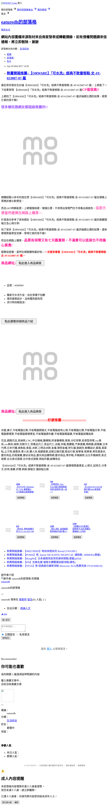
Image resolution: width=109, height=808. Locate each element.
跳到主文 (5, 30)
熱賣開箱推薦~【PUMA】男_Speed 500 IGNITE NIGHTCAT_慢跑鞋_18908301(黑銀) (54, 554)
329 (85, 484)
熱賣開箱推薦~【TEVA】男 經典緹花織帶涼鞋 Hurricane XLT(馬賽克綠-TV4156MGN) (54, 565)
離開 (16, 802)
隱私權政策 (70, 765)
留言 (30, 599)
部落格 (10, 58)
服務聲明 (81, 765)
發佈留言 (6, 638)
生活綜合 (24, 49)
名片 (9, 61)
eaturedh (5, 581)
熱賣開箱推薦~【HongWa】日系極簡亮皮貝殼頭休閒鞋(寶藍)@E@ (44, 558)
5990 (18, 484)
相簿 (9, 54)
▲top (4, 613)
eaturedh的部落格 (19, 21)
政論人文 (25, 608)
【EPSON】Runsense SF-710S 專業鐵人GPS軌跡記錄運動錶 (25, 489)
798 (51, 482)
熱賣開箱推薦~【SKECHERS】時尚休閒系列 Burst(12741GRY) (42, 551)
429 (17, 526)
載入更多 (6, 620)
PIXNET (33, 765)
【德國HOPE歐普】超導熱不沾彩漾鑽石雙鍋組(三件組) (81, 528)
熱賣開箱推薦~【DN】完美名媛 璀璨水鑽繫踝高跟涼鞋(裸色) (41, 562)
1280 (52, 526)
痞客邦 (23, 599)
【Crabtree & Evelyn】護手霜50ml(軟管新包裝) (93, 489)
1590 (74, 524)
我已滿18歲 (7, 802)
